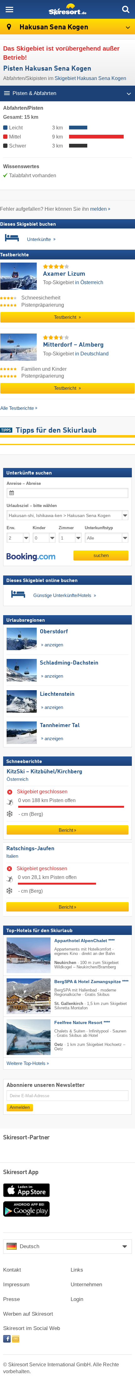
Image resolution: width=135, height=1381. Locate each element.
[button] (31, 557)
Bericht (66, 830)
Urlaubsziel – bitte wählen (32, 505)
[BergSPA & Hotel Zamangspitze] (19, 996)
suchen (101, 555)
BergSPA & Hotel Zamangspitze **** (91, 981)
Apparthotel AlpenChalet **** (84, 940)
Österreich (17, 779)
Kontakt (12, 1270)
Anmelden (20, 1107)
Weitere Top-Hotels (26, 1063)
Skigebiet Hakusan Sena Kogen (90, 78)
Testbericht (66, 317)
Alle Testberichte (17, 408)
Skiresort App (21, 1172)
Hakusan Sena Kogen (53, 27)
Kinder (39, 527)
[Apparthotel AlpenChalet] (19, 955)
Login (77, 1299)
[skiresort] (67, 9)
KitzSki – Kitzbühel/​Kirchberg (44, 772)
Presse (11, 1299)
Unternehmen (86, 1285)
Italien (12, 855)
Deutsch (29, 1246)
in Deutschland (92, 353)
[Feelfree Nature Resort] (19, 1037)
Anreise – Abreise (24, 483)
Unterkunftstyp (99, 527)
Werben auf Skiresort (28, 1314)
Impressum (16, 1285)
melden (98, 209)
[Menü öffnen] (9, 9)
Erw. (11, 527)
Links (77, 1270)
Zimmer (66, 527)
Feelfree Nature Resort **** (82, 1022)
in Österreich (89, 282)
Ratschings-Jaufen (30, 848)
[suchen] (125, 9)
